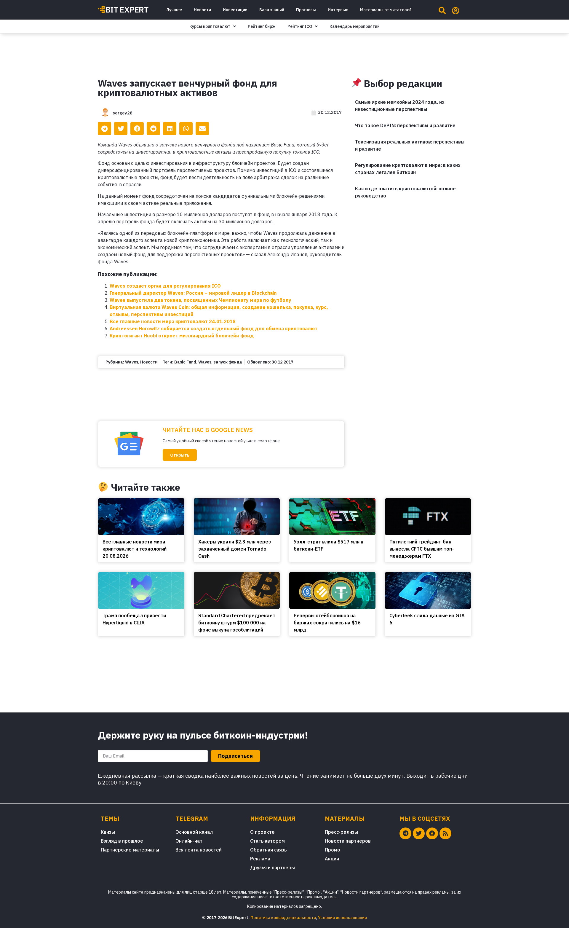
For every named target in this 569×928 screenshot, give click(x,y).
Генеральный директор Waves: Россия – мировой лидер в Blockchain (193, 293)
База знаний (271, 9)
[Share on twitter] (120, 128)
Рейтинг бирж (262, 26)
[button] (180, 455)
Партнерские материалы (130, 850)
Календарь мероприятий (355, 26)
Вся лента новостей (198, 850)
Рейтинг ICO (299, 26)
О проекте (262, 832)
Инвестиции (235, 9)
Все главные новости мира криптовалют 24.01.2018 (173, 321)
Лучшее (174, 9)
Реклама (260, 859)
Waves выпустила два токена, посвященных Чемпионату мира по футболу (200, 300)
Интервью (338, 9)
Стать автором (267, 841)
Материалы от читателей (386, 9)
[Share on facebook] (137, 128)
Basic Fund (185, 362)
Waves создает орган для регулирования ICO (165, 286)
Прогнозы (306, 9)
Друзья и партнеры (272, 867)
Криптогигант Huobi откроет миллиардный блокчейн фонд (182, 336)
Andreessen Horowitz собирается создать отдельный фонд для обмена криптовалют (213, 328)
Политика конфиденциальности (283, 917)
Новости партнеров (348, 841)
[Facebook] (432, 833)
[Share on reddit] (153, 128)
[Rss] (445, 833)
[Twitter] (419, 833)
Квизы (108, 832)
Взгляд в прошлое (122, 841)
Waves (131, 362)
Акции (332, 859)
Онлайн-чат (188, 841)
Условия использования (342, 917)
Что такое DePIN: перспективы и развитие (405, 125)
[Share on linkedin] (169, 128)
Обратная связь (268, 850)
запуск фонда (227, 362)
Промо (332, 850)
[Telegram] (405, 833)
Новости (202, 9)
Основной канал (194, 832)
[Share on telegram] (104, 128)
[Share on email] (202, 128)
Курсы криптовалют (209, 26)
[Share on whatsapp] (186, 128)
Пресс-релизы (341, 832)
